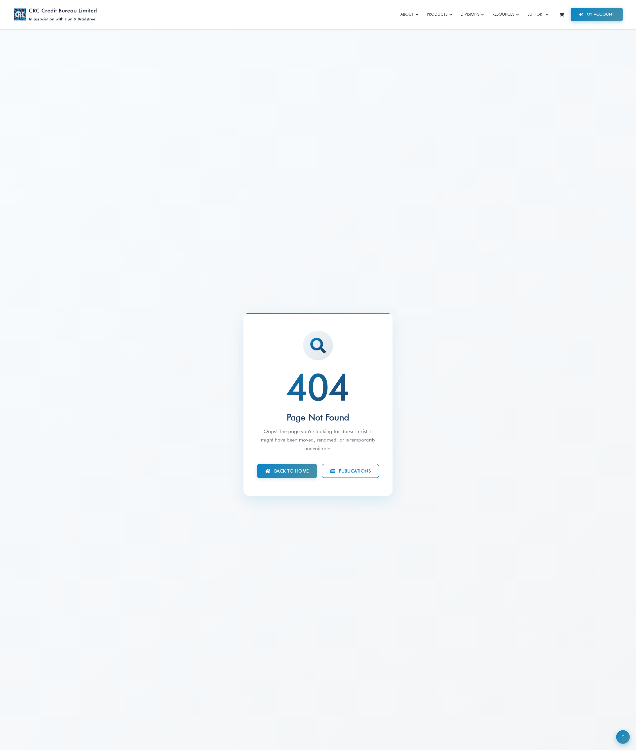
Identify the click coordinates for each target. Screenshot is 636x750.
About (407, 14)
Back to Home (291, 471)
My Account (600, 14)
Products (437, 14)
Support (535, 14)
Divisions (470, 14)
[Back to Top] (623, 737)
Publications (355, 471)
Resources (503, 14)
